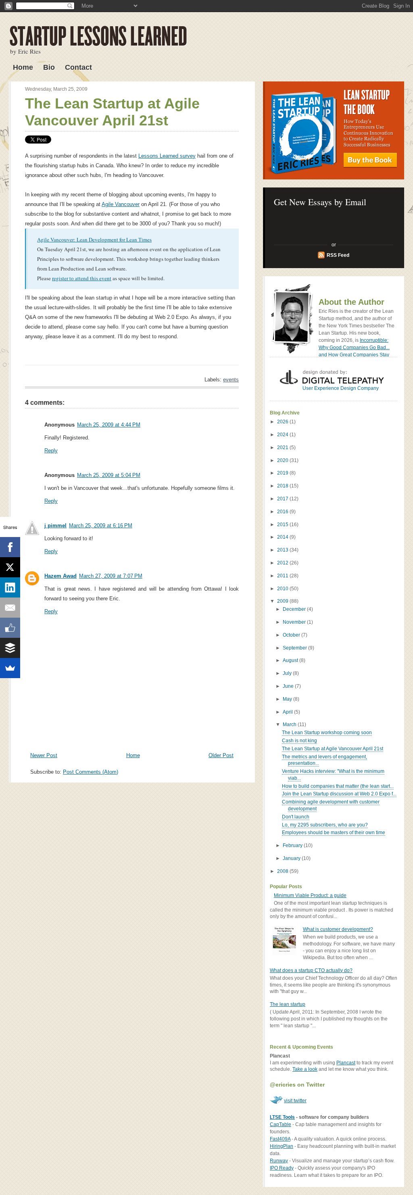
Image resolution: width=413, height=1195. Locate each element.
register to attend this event (81, 278)
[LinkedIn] (10, 587)
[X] (10, 567)
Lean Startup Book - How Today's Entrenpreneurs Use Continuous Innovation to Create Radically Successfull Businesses (333, 130)
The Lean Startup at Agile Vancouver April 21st (112, 112)
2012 (283, 563)
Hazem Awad (60, 576)
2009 (283, 601)
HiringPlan (281, 1146)
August (291, 660)
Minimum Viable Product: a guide (310, 895)
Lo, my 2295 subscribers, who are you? (325, 825)
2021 (283, 447)
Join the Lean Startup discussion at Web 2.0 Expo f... (339, 794)
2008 (283, 871)
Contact (78, 67)
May (288, 699)
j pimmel (55, 526)
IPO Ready (282, 1168)
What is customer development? (338, 929)
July (288, 673)
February (293, 845)
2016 (283, 511)
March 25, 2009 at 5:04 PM (108, 475)
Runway (279, 1161)
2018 (283, 486)
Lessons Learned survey (167, 156)
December (295, 609)
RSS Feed (338, 255)
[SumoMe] (10, 668)
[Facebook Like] (10, 628)
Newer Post (43, 755)
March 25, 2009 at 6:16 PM (100, 526)
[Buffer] (10, 648)
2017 (283, 499)
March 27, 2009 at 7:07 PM (110, 576)
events (231, 380)
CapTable (280, 1124)
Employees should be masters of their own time (333, 832)
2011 (283, 576)
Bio (49, 67)
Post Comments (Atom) (90, 772)
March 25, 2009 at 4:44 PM (108, 425)
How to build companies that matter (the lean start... (338, 786)
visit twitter (295, 1100)
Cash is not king (299, 740)
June (289, 686)
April (288, 712)
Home (23, 67)
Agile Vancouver (121, 204)
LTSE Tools (282, 1117)
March (290, 724)
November (295, 622)
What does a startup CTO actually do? (311, 970)
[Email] (10, 608)
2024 (283, 434)
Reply (51, 451)
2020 (283, 460)
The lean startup (287, 1004)
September (295, 648)
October (292, 635)
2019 (283, 473)
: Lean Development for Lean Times (113, 239)
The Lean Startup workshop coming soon (327, 732)
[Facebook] (10, 547)
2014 (283, 537)
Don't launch (295, 817)
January (292, 858)
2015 (283, 524)
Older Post (221, 755)
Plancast (345, 1063)
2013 (283, 550)
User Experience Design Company (340, 388)
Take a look (304, 1069)
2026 (283, 422)
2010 (283, 588)
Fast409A (280, 1139)
